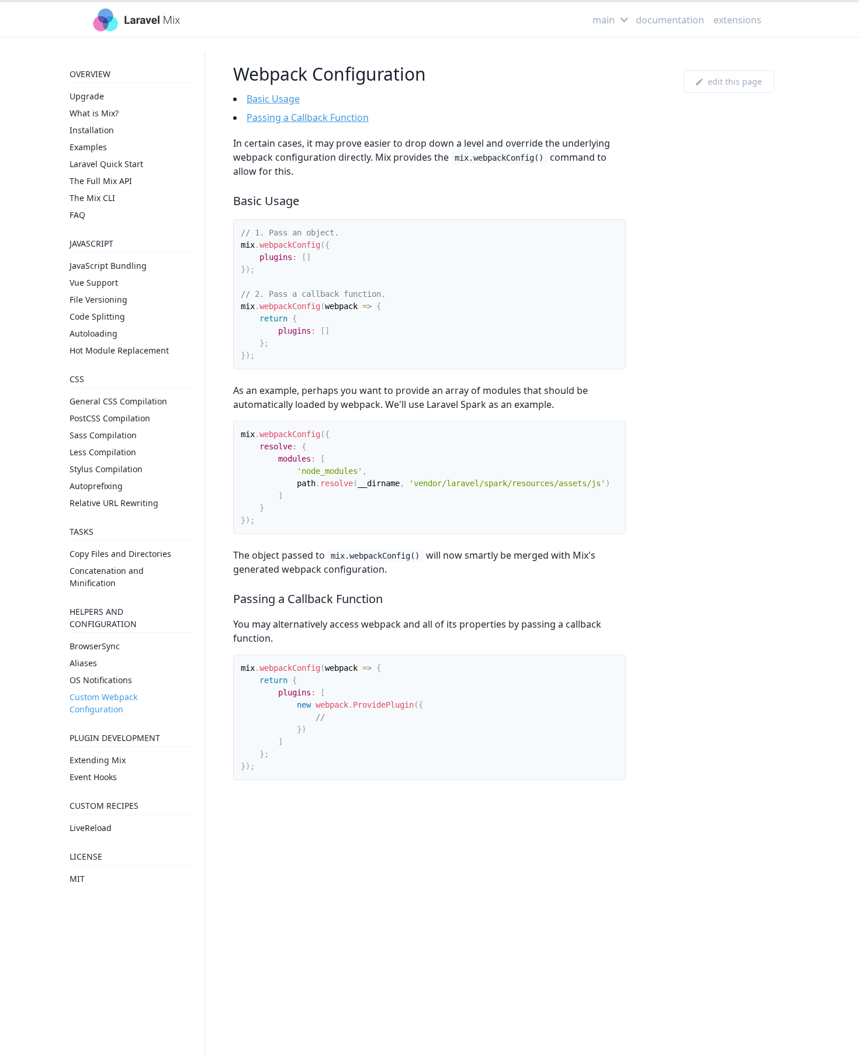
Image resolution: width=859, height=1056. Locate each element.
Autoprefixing (96, 485)
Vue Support (94, 282)
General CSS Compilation (118, 401)
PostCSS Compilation (110, 418)
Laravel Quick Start (106, 163)
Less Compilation (103, 452)
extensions (737, 19)
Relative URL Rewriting (114, 502)
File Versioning (98, 299)
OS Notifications (101, 679)
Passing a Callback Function (308, 117)
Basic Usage (273, 98)
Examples (88, 147)
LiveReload (91, 827)
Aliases (83, 663)
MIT (77, 878)
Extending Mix (98, 760)
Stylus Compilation (106, 469)
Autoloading (93, 333)
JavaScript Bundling (108, 265)
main (604, 19)
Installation (92, 130)
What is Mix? (94, 113)
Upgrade (87, 96)
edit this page (735, 81)
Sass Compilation (103, 435)
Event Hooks (93, 777)
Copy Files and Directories (120, 553)
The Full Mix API (101, 180)
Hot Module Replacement (119, 350)
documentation (670, 19)
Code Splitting (97, 316)
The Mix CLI (92, 197)
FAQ (77, 214)
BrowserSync (95, 646)
